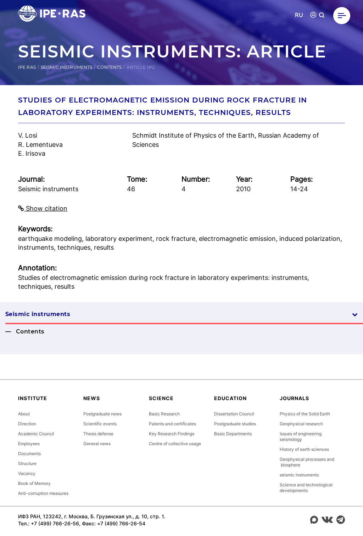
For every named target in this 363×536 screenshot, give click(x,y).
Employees (29, 443)
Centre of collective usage (175, 443)
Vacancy (26, 473)
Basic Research (164, 413)
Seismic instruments (66, 67)
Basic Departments (233, 433)
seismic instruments (299, 474)
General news (97, 443)
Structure (27, 463)
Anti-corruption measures (43, 493)
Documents (29, 453)
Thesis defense (98, 433)
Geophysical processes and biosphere (307, 462)
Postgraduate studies (235, 423)
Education (230, 398)
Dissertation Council (234, 413)
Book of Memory (34, 483)
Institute (32, 398)
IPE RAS (27, 67)
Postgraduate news (102, 413)
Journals (294, 398)
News (91, 398)
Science (161, 398)
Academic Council (36, 433)
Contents (109, 67)
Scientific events (100, 423)
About (24, 413)
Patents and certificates (172, 423)
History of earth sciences (304, 449)
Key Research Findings (171, 433)
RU (299, 15)
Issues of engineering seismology (301, 436)
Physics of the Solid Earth (305, 413)
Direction (27, 423)
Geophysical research (301, 423)
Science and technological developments (306, 487)
